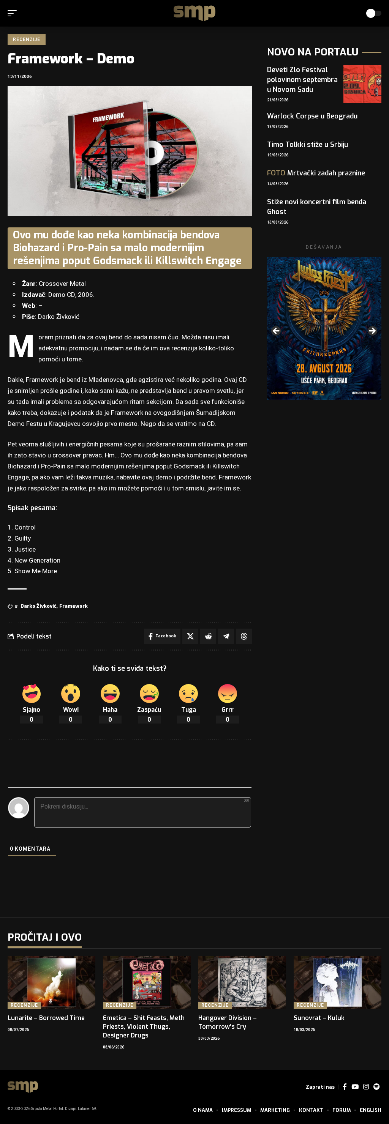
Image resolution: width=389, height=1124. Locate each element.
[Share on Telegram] (226, 636)
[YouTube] (355, 1086)
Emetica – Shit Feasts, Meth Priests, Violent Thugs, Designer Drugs (144, 1026)
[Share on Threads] (244, 636)
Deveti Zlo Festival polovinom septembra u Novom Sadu (302, 79)
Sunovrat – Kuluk (319, 1018)
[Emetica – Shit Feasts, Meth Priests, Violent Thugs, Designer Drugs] (147, 982)
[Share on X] (190, 636)
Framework (73, 606)
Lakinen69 (87, 1108)
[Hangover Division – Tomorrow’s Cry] (242, 982)
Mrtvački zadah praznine (316, 173)
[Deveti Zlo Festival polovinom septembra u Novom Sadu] (362, 84)
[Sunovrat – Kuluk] (337, 982)
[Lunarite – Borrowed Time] (51, 982)
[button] (14, 13)
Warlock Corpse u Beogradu (312, 116)
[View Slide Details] (324, 328)
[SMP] (194, 13)
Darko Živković (38, 606)
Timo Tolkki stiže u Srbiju (307, 144)
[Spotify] (376, 1086)
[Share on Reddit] (208, 636)
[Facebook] (345, 1086)
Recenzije (26, 39)
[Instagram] (366, 1086)
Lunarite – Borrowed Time (46, 1018)
